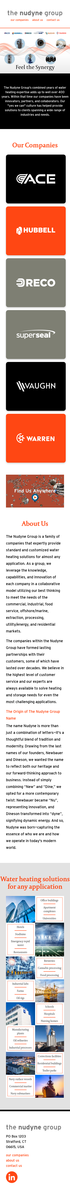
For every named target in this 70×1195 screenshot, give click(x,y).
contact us (53, 19)
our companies (20, 19)
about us (37, 19)
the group (35, 13)
